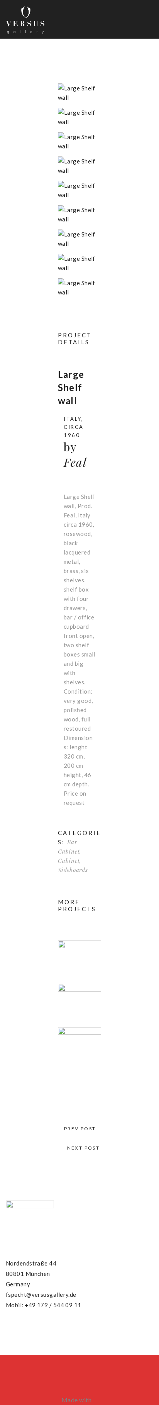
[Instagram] (38, 1329)
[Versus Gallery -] (25, 19)
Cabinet (69, 860)
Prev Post (79, 1128)
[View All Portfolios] (79, 1138)
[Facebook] (8, 1329)
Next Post (83, 1148)
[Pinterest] (23, 1329)
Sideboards (73, 870)
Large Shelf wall (71, 387)
